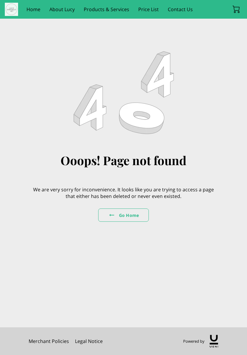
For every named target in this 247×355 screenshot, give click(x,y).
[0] (236, 9)
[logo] (213, 341)
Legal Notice (89, 341)
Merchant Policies (49, 341)
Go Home (129, 215)
